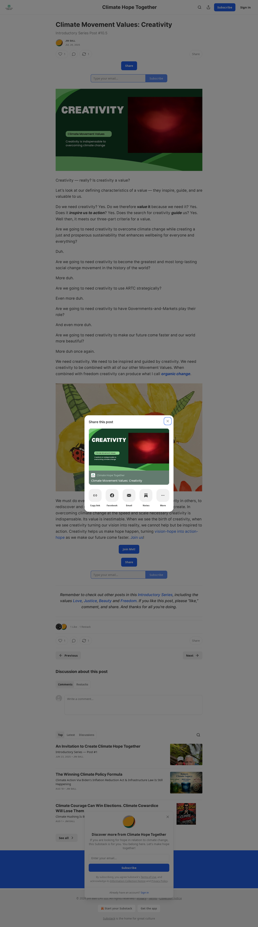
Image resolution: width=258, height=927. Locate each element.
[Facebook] (112, 495)
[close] (167, 421)
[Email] (129, 495)
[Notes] (145, 495)
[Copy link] (95, 495)
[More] (162, 495)
